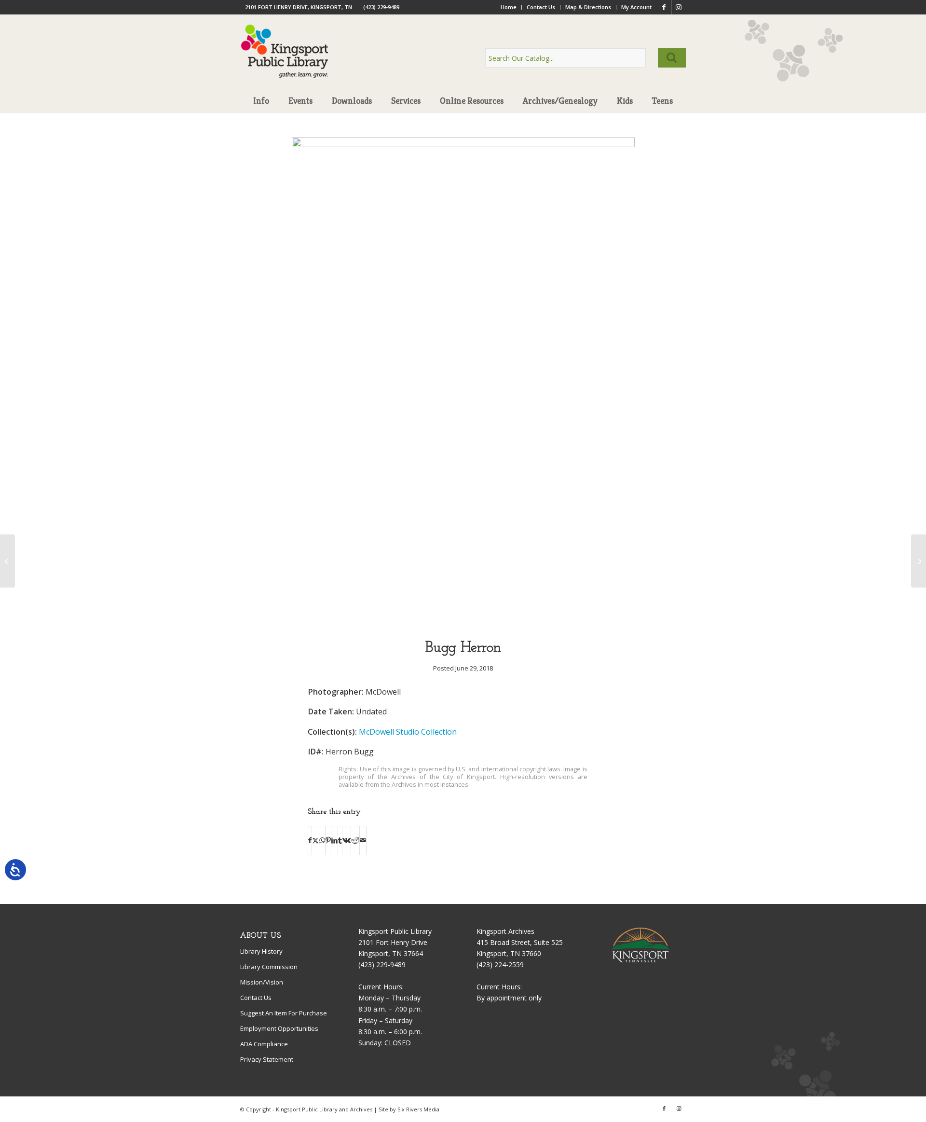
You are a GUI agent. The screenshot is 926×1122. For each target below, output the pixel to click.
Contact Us (541, 7)
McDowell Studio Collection (408, 731)
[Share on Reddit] (355, 840)
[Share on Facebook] (310, 840)
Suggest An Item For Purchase (283, 1013)
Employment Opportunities (279, 1028)
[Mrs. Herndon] (7, 561)
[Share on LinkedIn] (334, 840)
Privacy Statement (266, 1059)
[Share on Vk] (346, 840)
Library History (261, 951)
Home (509, 7)
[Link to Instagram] (678, 7)
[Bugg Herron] (463, 144)
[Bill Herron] (918, 561)
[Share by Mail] (363, 840)
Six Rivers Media (418, 1109)
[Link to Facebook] (664, 7)
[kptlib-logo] (284, 60)
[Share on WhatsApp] (322, 840)
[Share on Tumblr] (340, 840)
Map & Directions (588, 7)
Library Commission (269, 966)
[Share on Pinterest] (328, 840)
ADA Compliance (264, 1044)
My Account (636, 7)
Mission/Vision (261, 982)
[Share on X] (315, 840)
